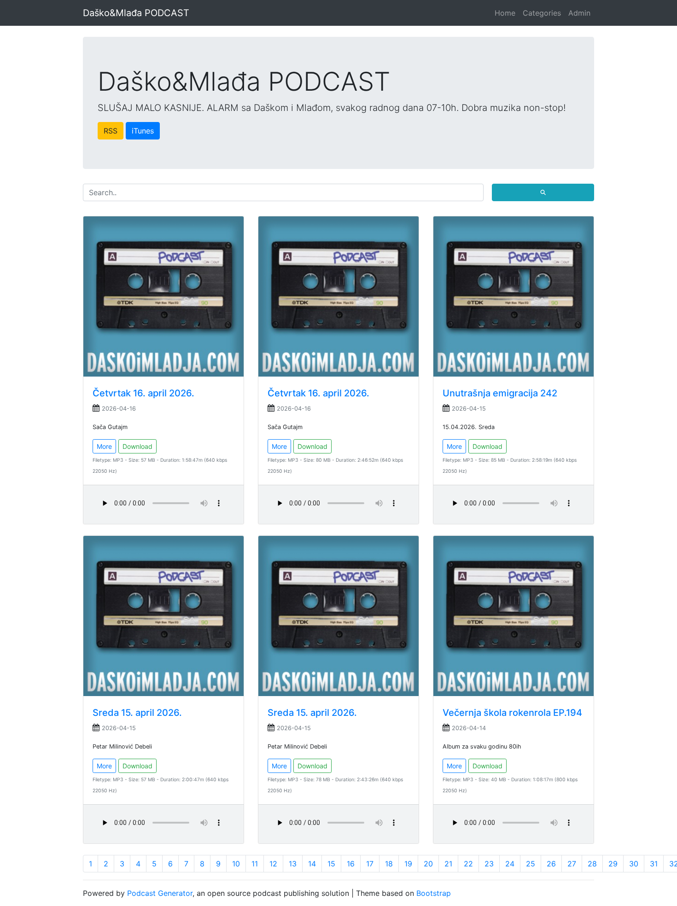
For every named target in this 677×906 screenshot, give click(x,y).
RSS (110, 130)
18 (389, 863)
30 (633, 863)
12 (273, 863)
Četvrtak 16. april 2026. (143, 393)
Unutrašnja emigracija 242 (500, 393)
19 (408, 863)
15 (331, 863)
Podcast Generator (160, 893)
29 (613, 863)
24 (509, 863)
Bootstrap (433, 893)
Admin (579, 12)
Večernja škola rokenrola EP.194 (512, 712)
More (104, 446)
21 (448, 863)
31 (654, 863)
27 (571, 863)
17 (370, 863)
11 (254, 863)
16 (351, 863)
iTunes (143, 130)
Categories (542, 12)
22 (468, 863)
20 (428, 863)
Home (505, 12)
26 (551, 863)
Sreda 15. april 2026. (137, 712)
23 (489, 863)
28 (592, 863)
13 (293, 863)
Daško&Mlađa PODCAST (136, 12)
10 (236, 863)
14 (312, 863)
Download (137, 446)
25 (530, 863)
